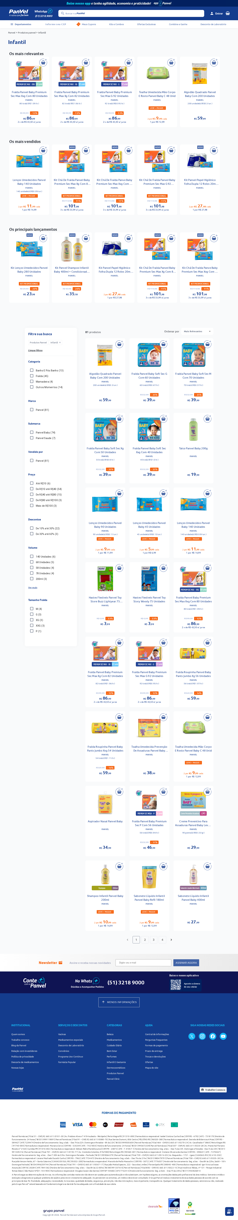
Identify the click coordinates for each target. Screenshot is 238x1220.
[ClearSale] (155, 1206)
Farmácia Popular (67, 1062)
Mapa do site (151, 1067)
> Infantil (41, 32)
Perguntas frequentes (156, 1039)
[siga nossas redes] (191, 1036)
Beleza (110, 1034)
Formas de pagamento (156, 1045)
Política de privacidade (22, 1056)
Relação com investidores (24, 1051)
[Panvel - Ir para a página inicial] (18, 13)
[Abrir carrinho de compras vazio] (228, 13)
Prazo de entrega (154, 1051)
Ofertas (149, 1062)
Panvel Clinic (113, 1078)
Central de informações (157, 1034)
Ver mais (32, 587)
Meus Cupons (89, 24)
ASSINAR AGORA (186, 962)
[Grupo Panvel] (54, 1211)
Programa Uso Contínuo (70, 1056)
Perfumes (112, 1056)
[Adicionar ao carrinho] (43, 62)
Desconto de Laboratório (213, 24)
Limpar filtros (35, 350)
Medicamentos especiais (70, 1039)
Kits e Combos (116, 24)
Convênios (63, 1051)
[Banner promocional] (119, 3)
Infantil (56, 342)
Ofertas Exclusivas (146, 24)
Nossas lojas (17, 1067)
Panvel (11, 32)
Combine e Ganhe (178, 24)
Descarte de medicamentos (25, 1062)
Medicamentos (114, 1039)
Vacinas (62, 1034)
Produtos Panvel (115, 1073)
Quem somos (18, 1034)
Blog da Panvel (18, 1045)
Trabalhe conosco (20, 1039)
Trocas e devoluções (155, 1056)
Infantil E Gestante (116, 1062)
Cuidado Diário (114, 1045)
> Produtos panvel (26, 32)
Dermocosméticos (116, 1067)
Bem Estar (112, 1051)
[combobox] (197, 331)
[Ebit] (174, 1206)
